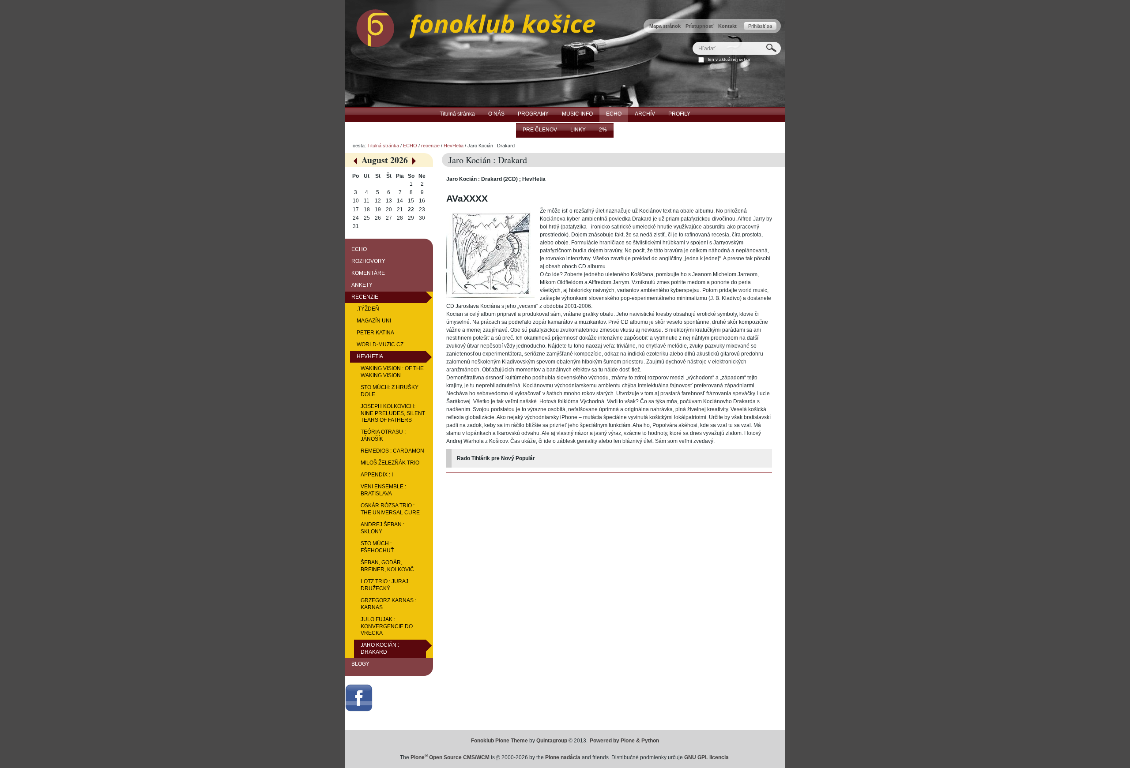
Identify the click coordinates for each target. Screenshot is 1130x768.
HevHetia (454, 145)
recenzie (430, 145)
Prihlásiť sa (760, 26)
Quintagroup (551, 741)
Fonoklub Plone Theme (499, 741)
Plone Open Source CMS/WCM (450, 757)
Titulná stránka (383, 145)
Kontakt (727, 26)
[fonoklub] (470, 26)
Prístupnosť (699, 26)
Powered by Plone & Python (624, 741)
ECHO (410, 145)
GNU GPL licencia (706, 757)
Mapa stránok (665, 26)
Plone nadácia (562, 757)
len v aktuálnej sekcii (729, 59)
